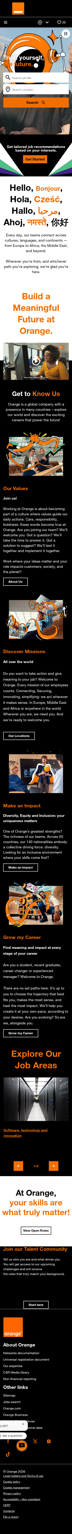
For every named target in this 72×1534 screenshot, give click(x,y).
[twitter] (35, 1441)
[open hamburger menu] (5, 22)
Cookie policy (11, 1482)
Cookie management (16, 1487)
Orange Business (15, 1415)
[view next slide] (53, 1166)
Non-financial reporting (19, 1379)
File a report (10, 1517)
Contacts (9, 1511)
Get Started (35, 159)
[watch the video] (36, 361)
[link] (36, 1305)
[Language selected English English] (44, 22)
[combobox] (36, 77)
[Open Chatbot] (22, 1445)
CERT (7, 1505)
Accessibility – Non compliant (21, 1499)
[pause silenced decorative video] (66, 33)
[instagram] (49, 1441)
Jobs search (12, 1402)
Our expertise (12, 1366)
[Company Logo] (18, 8)
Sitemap (9, 1395)
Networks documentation (21, 1353)
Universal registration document (26, 1359)
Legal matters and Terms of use (23, 1476)
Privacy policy (12, 1493)
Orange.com (12, 1408)
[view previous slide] (18, 1166)
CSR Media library (16, 1372)
